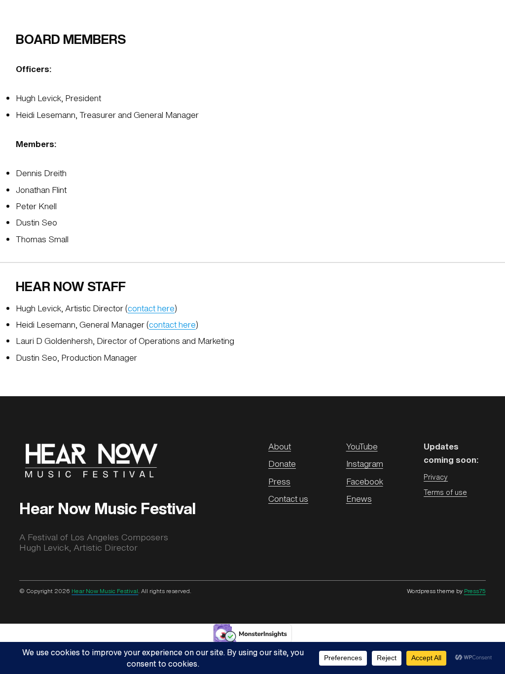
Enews (359, 499)
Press (279, 481)
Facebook (364, 481)
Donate (282, 464)
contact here (151, 308)
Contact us (288, 499)
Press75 (475, 591)
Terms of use (445, 492)
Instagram (364, 464)
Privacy (436, 477)
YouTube (362, 446)
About (279, 446)
